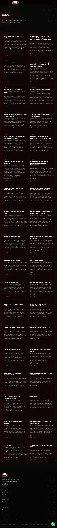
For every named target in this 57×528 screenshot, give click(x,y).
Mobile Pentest (5, 496)
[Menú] (54, 2)
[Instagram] (7, 484)
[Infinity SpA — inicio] (15, 3)
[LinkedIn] (5, 484)
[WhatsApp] (2, 484)
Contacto (4, 511)
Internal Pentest (5, 492)
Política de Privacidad (7, 514)
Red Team (4, 494)
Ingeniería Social (6, 499)
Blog (3, 509)
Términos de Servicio (42, 524)
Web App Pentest (6, 490)
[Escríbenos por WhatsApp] (53, 524)
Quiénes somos (5, 507)
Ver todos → (4, 501)
